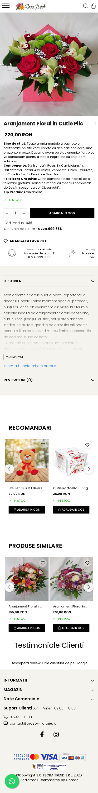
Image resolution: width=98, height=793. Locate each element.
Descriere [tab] (13, 281)
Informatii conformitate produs (30, 365)
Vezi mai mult (15, 357)
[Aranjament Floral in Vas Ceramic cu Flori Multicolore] (71, 579)
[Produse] (6, 7)
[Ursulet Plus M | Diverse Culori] (27, 460)
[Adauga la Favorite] (43, 444)
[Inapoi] (94, 123)
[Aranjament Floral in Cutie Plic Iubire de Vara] (27, 579)
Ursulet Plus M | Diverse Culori (26, 488)
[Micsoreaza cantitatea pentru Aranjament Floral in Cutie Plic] (7, 213)
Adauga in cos (62, 213)
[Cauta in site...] (85, 6)
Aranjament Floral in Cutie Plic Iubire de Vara (24, 606)
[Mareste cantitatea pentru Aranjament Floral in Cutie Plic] (24, 213)
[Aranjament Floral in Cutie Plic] (49, 64)
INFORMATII (15, 680)
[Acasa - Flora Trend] (31, 6)
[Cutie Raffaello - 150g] (71, 460)
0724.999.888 (20, 717)
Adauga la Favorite (28, 241)
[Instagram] (56, 735)
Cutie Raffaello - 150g (70, 488)
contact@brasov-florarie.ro (32, 723)
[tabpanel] (49, 64)
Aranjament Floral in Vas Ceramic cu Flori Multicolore (69, 606)
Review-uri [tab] (18, 380)
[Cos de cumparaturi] (93, 6)
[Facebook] (42, 735)
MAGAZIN (13, 689)
